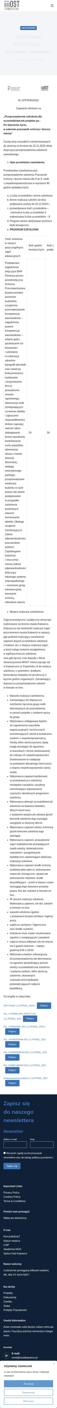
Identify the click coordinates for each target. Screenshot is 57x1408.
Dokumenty (9, 1297)
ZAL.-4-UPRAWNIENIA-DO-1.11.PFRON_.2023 (25, 1052)
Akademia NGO (12, 1249)
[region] (28, 1384)
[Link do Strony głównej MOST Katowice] (11, 5)
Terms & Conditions (14, 1201)
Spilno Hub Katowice (15, 1253)
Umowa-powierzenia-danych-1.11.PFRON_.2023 (25, 1078)
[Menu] (52, 5)
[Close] (54, 1363)
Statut (6, 1306)
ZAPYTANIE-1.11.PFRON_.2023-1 (19, 1006)
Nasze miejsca (11, 1240)
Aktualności (28, 28)
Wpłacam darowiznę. (15, 1218)
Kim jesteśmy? (11, 1236)
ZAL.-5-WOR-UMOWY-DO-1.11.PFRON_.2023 (24, 1065)
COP (6, 1245)
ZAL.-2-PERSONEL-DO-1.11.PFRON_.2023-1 (24, 1026)
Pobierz (44, 1005)
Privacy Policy (11, 1192)
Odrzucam (28, 1401)
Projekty (8, 1293)
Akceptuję (28, 1383)
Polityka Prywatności (15, 1310)
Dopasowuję (28, 1392)
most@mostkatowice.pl (25, 1357)
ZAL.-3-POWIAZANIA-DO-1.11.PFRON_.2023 (24, 1039)
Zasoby (7, 1301)
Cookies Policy (11, 1196)
